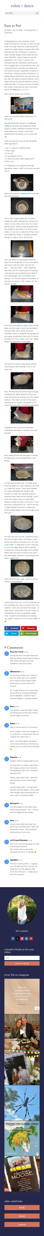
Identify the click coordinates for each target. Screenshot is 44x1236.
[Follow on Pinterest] (31, 938)
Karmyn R (14, 803)
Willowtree (15, 671)
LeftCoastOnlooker (19, 840)
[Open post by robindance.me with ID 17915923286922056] (22, 1067)
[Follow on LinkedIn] (26, 938)
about (22, 1216)
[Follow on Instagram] (22, 938)
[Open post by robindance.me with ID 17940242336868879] (22, 1138)
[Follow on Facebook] (13, 938)
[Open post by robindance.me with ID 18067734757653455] (22, 1103)
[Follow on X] (17, 938)
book (22, 1207)
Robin (9, 30)
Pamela (13, 757)
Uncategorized (29, 30)
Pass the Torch (16, 652)
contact (22, 1224)
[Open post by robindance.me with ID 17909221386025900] (22, 1032)
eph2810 (13, 860)
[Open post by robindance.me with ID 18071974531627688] (22, 996)
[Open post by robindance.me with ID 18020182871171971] (22, 1174)
